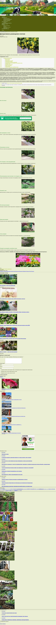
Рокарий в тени (7, 63)
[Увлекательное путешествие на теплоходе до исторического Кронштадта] (6, 407)
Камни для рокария (8, 65)
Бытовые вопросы (5, 28)
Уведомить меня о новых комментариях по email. (9, 371)
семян (10, 490)
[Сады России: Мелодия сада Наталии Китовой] (7, 560)
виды (4, 489)
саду (4, 490)
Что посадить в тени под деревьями (11, 62)
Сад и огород (4, 17)
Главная (1, 31)
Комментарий (2, 363)
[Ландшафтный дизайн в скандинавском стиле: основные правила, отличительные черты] (8, 589)
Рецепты (5, 26)
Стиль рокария (7, 66)
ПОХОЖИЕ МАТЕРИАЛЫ (8, 58)
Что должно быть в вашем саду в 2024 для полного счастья (12, 298)
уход (21, 490)
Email (1, 366)
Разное (3, 24)
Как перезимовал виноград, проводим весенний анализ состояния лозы (13, 416)
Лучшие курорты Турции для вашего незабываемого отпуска (12, 399)
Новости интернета (7, 25)
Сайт (1, 368)
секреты (7, 490)
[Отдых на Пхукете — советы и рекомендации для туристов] (6, 432)
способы (19, 490)
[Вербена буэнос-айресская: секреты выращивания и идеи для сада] (7, 540)
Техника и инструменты (6, 23)
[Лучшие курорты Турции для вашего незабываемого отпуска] (6, 398)
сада (3, 490)
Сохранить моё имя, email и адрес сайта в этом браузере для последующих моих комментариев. (17, 369)
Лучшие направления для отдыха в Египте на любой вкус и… (12, 424)
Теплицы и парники (7, 20)
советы (13, 490)
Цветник (5, 22)
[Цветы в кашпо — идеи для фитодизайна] (8, 350)
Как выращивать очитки (9, 60)
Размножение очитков (8, 61)
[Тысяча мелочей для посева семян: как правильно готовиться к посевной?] (8, 511)
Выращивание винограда (8, 19)
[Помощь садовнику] (5, 12)
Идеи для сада (5, 21)
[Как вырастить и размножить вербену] (7, 550)
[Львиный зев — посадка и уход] (8, 530)
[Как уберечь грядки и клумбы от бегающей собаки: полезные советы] (8, 310)
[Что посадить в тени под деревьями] (8, 283)
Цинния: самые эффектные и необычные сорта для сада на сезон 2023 (15, 325)
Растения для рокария (9, 64)
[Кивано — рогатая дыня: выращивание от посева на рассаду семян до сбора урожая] (7, 501)
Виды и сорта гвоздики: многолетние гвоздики (14, 83)
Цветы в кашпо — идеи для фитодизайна (8, 351)
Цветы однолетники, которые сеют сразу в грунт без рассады (13, 338)
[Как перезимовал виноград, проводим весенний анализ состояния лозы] (6, 415)
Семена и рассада (6, 18)
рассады (1, 490)
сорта (15, 490)
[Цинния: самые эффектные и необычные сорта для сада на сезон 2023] (8, 323)
